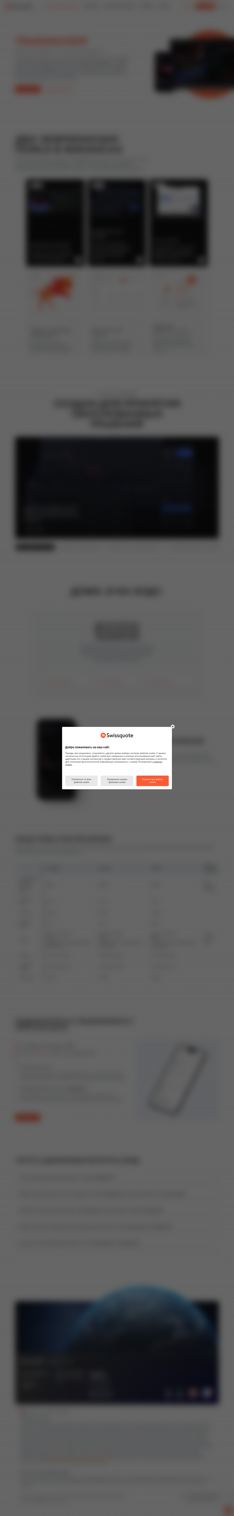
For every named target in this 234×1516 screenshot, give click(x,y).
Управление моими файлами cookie (117, 781)
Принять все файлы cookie (152, 781)
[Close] (173, 726)
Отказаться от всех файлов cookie (81, 781)
